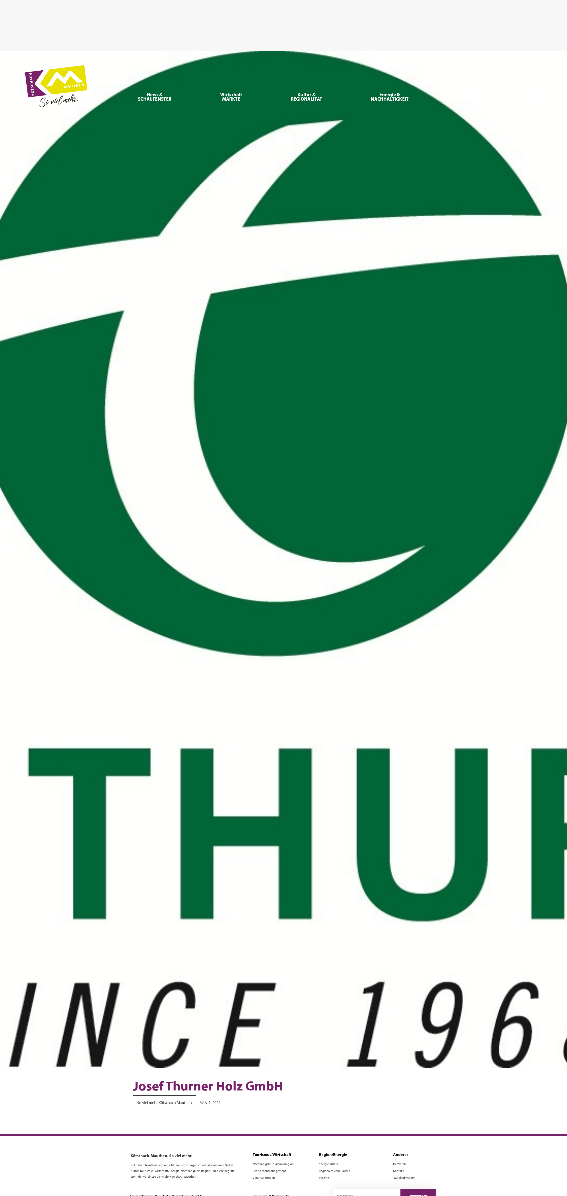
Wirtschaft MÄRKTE (231, 96)
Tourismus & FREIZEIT (470, 96)
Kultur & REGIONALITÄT (306, 96)
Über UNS (537, 96)
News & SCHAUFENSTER (154, 96)
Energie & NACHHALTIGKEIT (390, 96)
